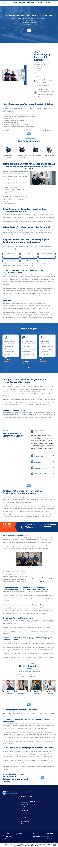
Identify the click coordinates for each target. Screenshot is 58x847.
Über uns (21, 2)
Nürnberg (51, 576)
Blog (47, 2)
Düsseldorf (42, 572)
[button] (28, 367)
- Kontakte (32, 798)
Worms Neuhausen (11, 257)
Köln (50, 572)
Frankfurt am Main (41, 578)
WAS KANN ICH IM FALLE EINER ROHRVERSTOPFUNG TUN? (42, 467)
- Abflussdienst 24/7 (24, 797)
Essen (41, 574)
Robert (36, 691)
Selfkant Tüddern (47, 257)
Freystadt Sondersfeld (11, 260)
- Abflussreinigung (24, 801)
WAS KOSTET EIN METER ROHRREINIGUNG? (40, 455)
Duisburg (42, 569)
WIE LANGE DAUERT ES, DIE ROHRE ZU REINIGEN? (43, 461)
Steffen (49, 691)
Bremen (32, 574)
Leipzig (50, 574)
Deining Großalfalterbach (47, 253)
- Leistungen (32, 801)
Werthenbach (29, 257)
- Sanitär (22, 823)
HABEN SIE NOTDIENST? (40, 473)
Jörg (8, 691)
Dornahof (29, 260)
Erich (22, 691)
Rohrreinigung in (31, 2)
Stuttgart (51, 578)
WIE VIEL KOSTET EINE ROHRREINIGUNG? (39, 431)
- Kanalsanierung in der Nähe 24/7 (24, 809)
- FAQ (31, 796)
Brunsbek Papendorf (11, 253)
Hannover (51, 569)
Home (15, 2)
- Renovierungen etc (24, 813)
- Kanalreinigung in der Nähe (24, 805)
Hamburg (42, 581)
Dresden (32, 578)
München (33, 569)
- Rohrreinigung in (33, 804)
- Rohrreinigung (24, 817)
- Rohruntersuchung (25, 820)
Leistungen (40, 2)
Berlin (32, 572)
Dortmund (33, 576)
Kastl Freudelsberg (29, 253)
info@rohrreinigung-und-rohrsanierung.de (37, 835)
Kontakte (16, 4)
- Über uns (32, 808)
